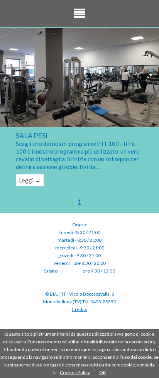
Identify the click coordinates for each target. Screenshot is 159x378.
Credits (79, 309)
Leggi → (30, 180)
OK (102, 372)
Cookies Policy (75, 372)
